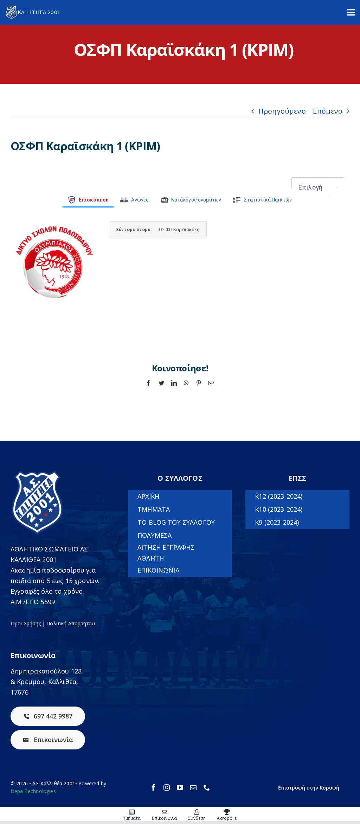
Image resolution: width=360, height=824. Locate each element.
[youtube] (180, 787)
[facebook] (153, 787)
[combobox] (318, 187)
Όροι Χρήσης (26, 623)
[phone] (207, 787)
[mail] (193, 787)
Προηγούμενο (282, 111)
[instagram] (166, 787)
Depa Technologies (33, 791)
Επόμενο (327, 111)
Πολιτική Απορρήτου (70, 623)
